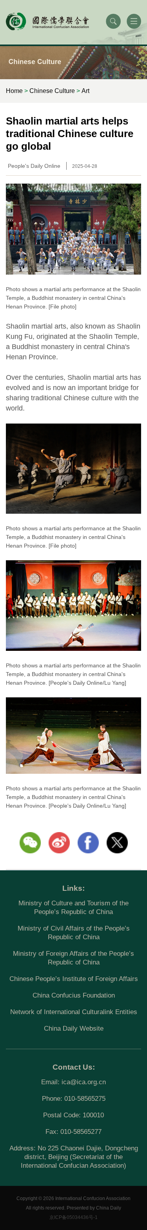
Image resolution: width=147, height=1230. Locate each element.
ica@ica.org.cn (84, 1082)
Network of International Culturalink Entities (73, 1012)
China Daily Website (73, 1028)
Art (85, 90)
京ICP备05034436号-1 (73, 1217)
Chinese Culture (52, 90)
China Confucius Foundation (74, 995)
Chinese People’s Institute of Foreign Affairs (73, 979)
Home (14, 90)
